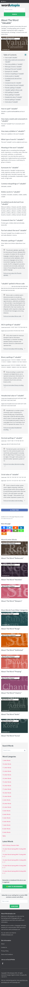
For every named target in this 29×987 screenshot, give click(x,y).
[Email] (15, 530)
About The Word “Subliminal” (12, 650)
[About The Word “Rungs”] (14, 619)
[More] (4, 533)
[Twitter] (9, 527)
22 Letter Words (6, 807)
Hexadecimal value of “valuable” (13, 97)
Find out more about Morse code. (12, 316)
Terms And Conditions (7, 954)
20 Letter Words (6, 803)
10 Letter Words (6, 764)
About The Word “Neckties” (11, 580)
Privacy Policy (5, 951)
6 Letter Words (6, 821)
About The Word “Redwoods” (12, 558)
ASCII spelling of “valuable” (12, 92)
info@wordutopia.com (7, 935)
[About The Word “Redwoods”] (14, 548)
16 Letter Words (6, 785)
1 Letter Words (6, 760)
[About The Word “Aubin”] (14, 705)
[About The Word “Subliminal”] (14, 640)
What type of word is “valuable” (13, 66)
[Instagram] (9, 530)
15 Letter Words (6, 782)
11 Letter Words (6, 767)
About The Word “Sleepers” (11, 601)
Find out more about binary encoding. (13, 385)
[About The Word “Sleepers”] (14, 591)
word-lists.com (23, 980)
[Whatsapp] (21, 530)
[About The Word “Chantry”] (14, 683)
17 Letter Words (6, 789)
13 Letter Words (6, 775)
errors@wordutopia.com (7, 518)
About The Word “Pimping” (11, 671)
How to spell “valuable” (11, 57)
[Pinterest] (4, 530)
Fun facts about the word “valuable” (14, 85)
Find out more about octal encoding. (13, 500)
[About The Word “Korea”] (14, 726)
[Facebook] (4, 527)
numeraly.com (16, 982)
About (2, 944)
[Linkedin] (21, 527)
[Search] (25, 750)
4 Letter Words (6, 814)
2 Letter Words (6, 800)
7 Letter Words (6, 825)
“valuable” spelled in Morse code (13, 90)
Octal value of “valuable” (11, 102)
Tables (4, 836)
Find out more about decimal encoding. (13, 464)
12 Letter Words (6, 771)
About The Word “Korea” (10, 736)
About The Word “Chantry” (11, 693)
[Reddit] (15, 527)
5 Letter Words (6, 818)
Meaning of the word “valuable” (13, 69)
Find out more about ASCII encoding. (13, 349)
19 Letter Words (6, 796)
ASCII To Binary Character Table (10, 845)
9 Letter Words (6, 832)
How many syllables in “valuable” (14, 64)
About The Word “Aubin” (10, 714)
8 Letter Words (6, 828)
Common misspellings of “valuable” (14, 73)
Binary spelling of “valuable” (12, 94)
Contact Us (4, 947)
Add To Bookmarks (15, 886)
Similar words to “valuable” (12, 76)
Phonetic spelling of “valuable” (13, 87)
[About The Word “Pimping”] (14, 662)
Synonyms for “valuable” (11, 71)
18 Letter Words (6, 793)
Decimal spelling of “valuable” (13, 99)
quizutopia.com (5, 982)
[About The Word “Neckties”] (14, 570)
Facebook (2, 963)
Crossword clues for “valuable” (13, 83)
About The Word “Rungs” (10, 629)
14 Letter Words (6, 778)
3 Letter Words (6, 810)
